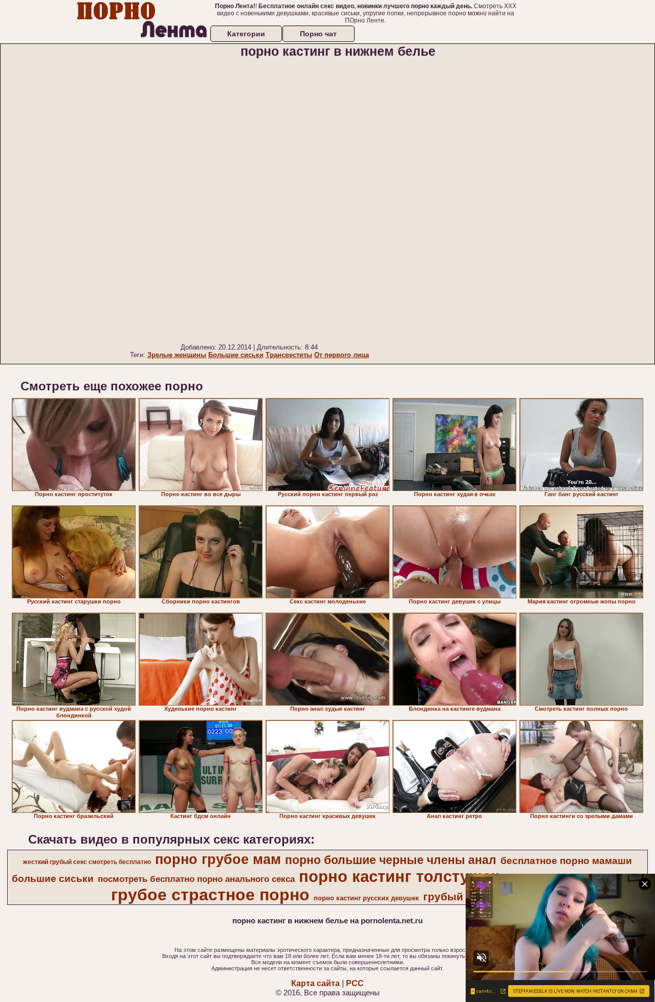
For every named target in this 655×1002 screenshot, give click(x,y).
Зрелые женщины (176, 355)
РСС (355, 983)
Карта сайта (315, 983)
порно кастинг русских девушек (366, 898)
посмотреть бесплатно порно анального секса (196, 879)
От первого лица (341, 355)
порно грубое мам (218, 859)
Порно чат (318, 34)
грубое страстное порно (210, 895)
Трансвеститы (289, 355)
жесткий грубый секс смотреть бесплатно (87, 862)
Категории (246, 34)
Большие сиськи (236, 355)
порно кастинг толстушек (399, 876)
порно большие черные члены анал (390, 860)
